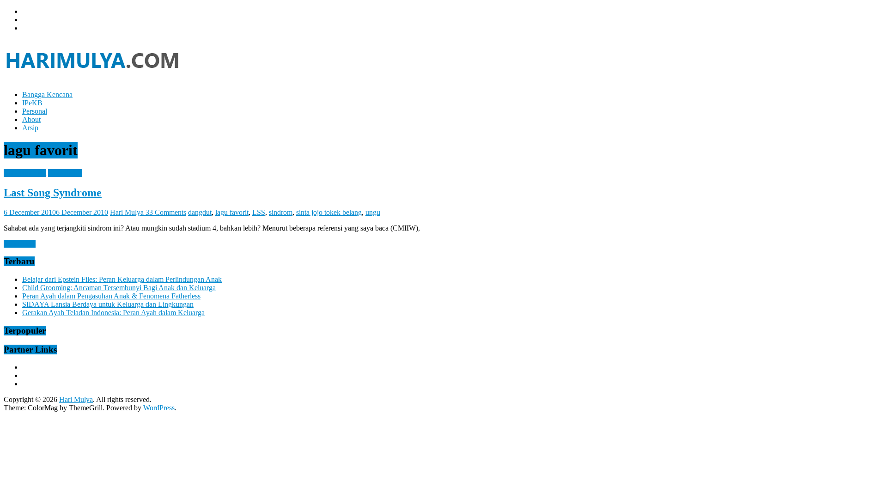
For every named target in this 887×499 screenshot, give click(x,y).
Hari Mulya (128, 212)
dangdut (200, 212)
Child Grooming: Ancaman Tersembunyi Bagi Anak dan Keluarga (119, 288)
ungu (372, 212)
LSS (258, 212)
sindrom (280, 212)
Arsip (30, 128)
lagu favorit (232, 212)
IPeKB (32, 103)
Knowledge (65, 173)
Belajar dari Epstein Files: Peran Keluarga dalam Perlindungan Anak (122, 279)
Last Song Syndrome (53, 193)
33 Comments (166, 212)
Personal (34, 111)
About (31, 119)
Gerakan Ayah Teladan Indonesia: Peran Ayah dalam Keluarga (113, 312)
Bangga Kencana (47, 94)
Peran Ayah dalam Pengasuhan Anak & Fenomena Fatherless (111, 296)
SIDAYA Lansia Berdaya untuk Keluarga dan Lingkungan (108, 304)
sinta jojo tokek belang (329, 212)
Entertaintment (25, 173)
